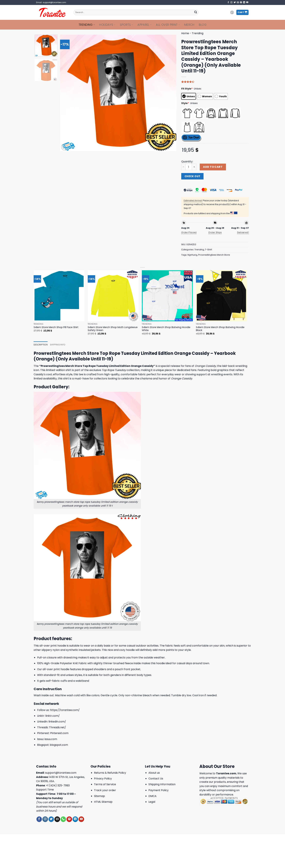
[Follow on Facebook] (228, 2)
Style (185, 103)
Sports (125, 25)
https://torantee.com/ (65, 710)
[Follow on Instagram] (231, 2)
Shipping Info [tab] (57, 344)
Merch (189, 25)
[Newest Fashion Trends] (52, 12)
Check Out (192, 176)
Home (185, 33)
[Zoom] (64, 147)
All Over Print (167, 25)
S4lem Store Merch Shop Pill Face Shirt (56, 327)
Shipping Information (161, 784)
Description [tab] (41, 344)
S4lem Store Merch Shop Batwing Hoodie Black (220, 329)
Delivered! (243, 232)
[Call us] (63, 819)
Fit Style (187, 88)
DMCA (152, 796)
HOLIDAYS (106, 25)
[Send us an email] (238, 2)
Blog (202, 25)
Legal (151, 802)
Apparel (143, 25)
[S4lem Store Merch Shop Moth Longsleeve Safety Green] (113, 295)
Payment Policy (158, 790)
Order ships (215, 232)
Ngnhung (192, 254)
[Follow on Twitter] (235, 2)
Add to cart (212, 167)
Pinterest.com (59, 733)
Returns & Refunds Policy (110, 773)
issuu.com (51, 739)
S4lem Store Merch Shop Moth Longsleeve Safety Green (113, 329)
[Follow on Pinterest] (241, 2)
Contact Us (155, 778)
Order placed (189, 232)
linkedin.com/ (57, 721)
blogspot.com (59, 745)
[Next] (170, 93)
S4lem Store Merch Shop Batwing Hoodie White (166, 329)
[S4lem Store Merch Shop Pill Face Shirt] (59, 295)
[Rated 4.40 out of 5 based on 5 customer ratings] (215, 81)
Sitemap (99, 796)
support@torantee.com (60, 773)
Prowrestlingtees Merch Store (214, 254)
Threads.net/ (57, 727)
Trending (86, 25)
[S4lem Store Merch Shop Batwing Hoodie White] (167, 295)
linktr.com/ (52, 716)
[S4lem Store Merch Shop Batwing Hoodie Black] (221, 295)
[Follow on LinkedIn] (244, 2)
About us (154, 773)
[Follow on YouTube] (247, 2)
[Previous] (66, 93)
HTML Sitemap (103, 802)
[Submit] (195, 12)
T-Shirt (208, 249)
